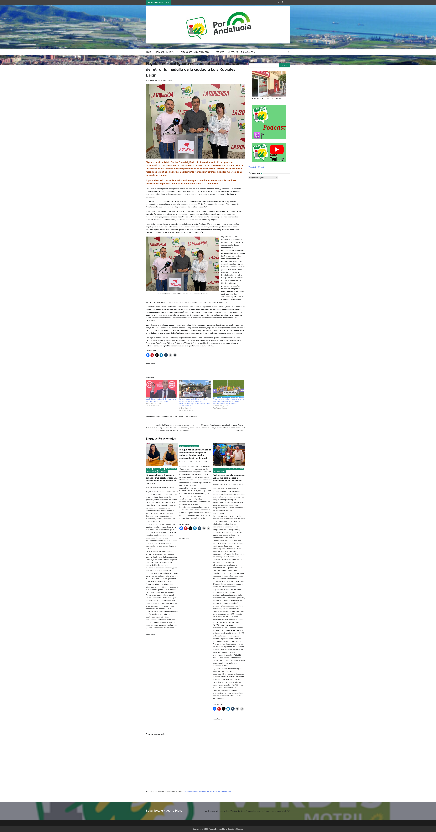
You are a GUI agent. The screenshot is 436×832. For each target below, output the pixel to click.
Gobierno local (191, 416)
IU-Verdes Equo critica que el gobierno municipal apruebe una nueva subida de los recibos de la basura (161, 479)
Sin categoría (162, 471)
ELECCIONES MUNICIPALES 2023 (195, 52)
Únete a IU (233, 52)
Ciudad (157, 416)
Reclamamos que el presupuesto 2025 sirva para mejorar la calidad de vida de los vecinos (229, 478)
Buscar (251, 62)
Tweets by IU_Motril (257, 167)
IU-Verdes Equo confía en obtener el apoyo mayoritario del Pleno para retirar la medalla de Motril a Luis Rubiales (228, 401)
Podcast (220, 52)
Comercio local (158, 469)
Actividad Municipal (165, 52)
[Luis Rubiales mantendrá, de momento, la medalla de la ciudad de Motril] (161, 389)
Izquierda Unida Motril (153, 487)
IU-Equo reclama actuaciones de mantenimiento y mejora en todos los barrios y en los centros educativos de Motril (195, 453)
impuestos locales (219, 471)
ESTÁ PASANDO (177, 416)
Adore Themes (236, 829)
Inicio (148, 52)
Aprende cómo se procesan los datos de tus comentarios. (207, 791)
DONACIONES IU (248, 52)
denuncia (165, 416)
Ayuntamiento (218, 469)
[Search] (288, 52)
